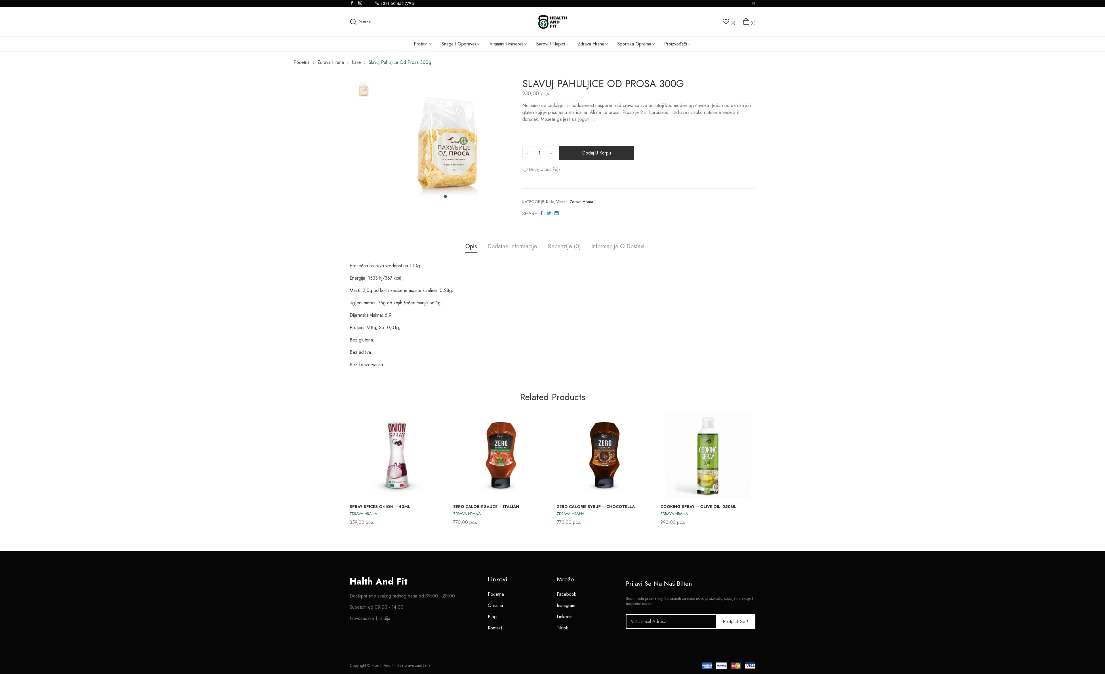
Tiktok (562, 628)
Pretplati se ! (735, 621)
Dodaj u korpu (596, 153)
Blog (492, 616)
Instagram (566, 605)
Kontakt (495, 628)
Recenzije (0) (564, 247)
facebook (352, 3)
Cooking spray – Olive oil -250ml (698, 506)
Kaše (550, 202)
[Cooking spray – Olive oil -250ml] (708, 455)
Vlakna (561, 202)
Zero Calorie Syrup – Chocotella (596, 506)
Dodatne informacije (512, 247)
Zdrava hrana (581, 202)
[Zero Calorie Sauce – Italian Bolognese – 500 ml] (501, 455)
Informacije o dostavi (618, 247)
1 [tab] (445, 196)
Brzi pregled (433, 436)
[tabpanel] (445, 141)
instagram (360, 3)
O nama (495, 605)
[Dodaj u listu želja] (433, 422)
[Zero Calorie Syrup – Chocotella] (604, 455)
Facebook (566, 594)
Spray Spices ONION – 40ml (380, 506)
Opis (471, 247)
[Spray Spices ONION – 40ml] (397, 455)
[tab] (471, 247)
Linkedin (565, 616)
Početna (496, 594)
